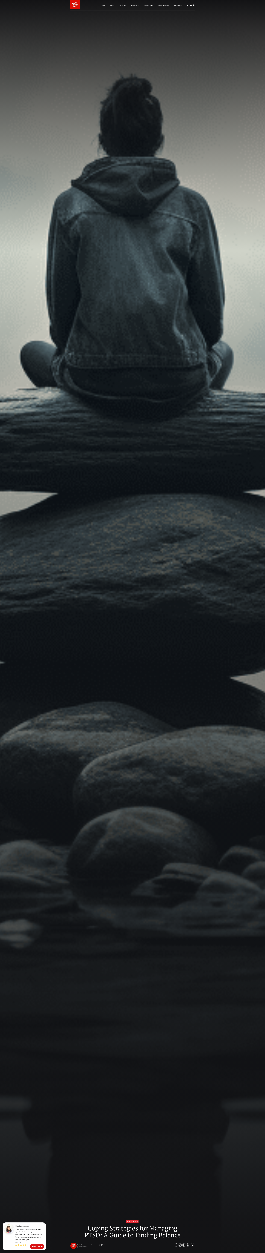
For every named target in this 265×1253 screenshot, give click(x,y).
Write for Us (135, 5)
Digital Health (149, 5)
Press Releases (163, 5)
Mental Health (132, 1221)
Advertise (123, 5)
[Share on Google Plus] (188, 1245)
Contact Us (178, 5)
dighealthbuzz (82, 1247)
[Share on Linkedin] (184, 1245)
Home (103, 5)
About (112, 5)
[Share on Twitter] (180, 1245)
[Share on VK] (192, 1245)
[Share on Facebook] (175, 1245)
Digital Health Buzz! (75, 4)
